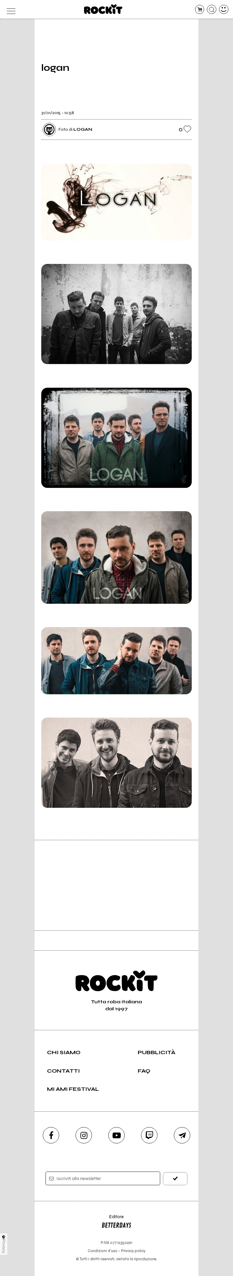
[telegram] (182, 1135)
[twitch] (149, 1135)
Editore (112, 1219)
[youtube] (116, 1135)
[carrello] (199, 9)
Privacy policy (133, 1250)
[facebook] (51, 1135)
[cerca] (211, 9)
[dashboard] (223, 9)
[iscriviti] (175, 1178)
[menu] (9, 9)
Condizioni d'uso (102, 1250)
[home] (103, 9)
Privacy (3, 1246)
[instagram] (84, 1135)
